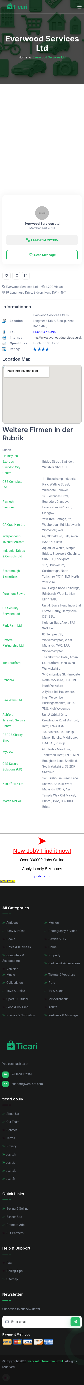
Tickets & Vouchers (61, 974)
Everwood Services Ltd (42, 224)
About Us (12, 1114)
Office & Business (18, 947)
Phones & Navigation (20, 1015)
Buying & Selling (17, 1208)
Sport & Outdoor (17, 999)
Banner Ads (14, 1217)
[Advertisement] (42, 128)
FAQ (9, 1263)
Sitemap (12, 1279)
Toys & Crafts (15, 991)
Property (54, 955)
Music (10, 974)
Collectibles (14, 983)
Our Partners (15, 1233)
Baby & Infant (15, 931)
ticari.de (11, 1171)
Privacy (11, 1146)
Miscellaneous (58, 999)
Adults (52, 1007)
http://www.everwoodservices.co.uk (57, 338)
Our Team (12, 1122)
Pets (51, 983)
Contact (11, 1130)
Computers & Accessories (13, 958)
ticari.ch (11, 1154)
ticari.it (10, 1162)
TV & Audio (55, 991)
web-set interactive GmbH (45, 1361)
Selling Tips (14, 1271)
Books (10, 939)
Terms (10, 1138)
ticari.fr (10, 1179)
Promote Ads (15, 1225)
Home (23, 57)
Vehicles (12, 969)
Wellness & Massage (63, 1015)
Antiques (12, 923)
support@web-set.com (27, 1084)
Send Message (44, 255)
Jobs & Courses (17, 1007)
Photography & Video (62, 931)
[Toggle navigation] (79, 6)
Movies (53, 923)
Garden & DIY (57, 939)
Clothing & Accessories (64, 963)
